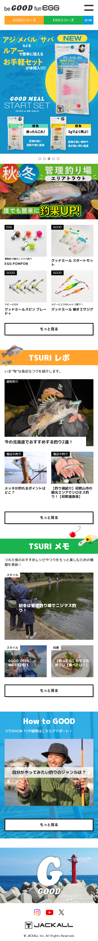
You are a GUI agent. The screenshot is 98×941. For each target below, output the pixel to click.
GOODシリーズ (24, 20)
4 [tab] (53, 158)
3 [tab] (49, 158)
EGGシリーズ (63, 20)
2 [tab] (44, 158)
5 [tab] (58, 158)
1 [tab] (40, 158)
